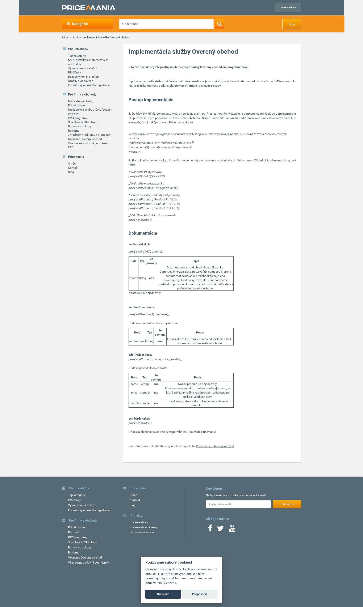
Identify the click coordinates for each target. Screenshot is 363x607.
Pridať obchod (77, 105)
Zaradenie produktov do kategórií (89, 134)
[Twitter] (220, 529)
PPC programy (77, 118)
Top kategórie (77, 55)
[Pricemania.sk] (88, 7)
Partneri (73, 113)
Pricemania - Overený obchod (215, 446)
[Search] (219, 24)
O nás (72, 163)
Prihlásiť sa (288, 7)
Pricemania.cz (139, 522)
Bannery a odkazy (79, 126)
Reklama (73, 130)
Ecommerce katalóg (142, 532)
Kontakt (73, 167)
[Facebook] (210, 529)
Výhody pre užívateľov (82, 68)
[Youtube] (232, 529)
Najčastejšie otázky (80, 101)
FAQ (71, 147)
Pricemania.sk (70, 37)
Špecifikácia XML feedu (83, 122)
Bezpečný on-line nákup (83, 76)
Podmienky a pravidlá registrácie (89, 85)
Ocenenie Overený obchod (85, 139)
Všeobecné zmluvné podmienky (88, 143)
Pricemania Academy (143, 527)
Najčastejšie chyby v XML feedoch (90, 109)
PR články (74, 72)
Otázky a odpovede (80, 80)
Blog (292, 24)
